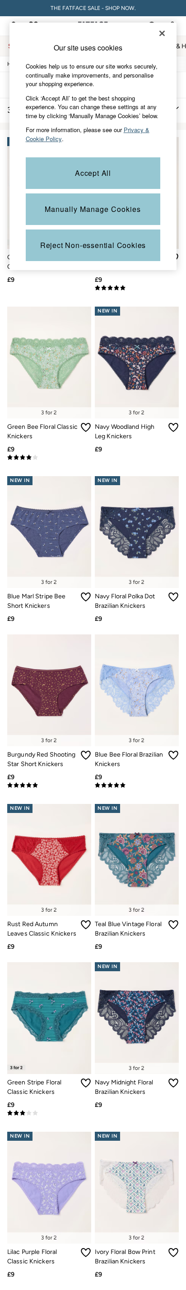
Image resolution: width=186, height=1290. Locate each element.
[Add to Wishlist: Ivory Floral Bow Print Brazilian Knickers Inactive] (173, 1252)
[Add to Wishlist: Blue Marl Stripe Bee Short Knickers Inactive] (85, 597)
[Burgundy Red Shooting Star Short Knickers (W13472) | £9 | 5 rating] (49, 785)
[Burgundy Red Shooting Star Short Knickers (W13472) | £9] (49, 690)
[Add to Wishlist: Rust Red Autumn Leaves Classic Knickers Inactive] (85, 924)
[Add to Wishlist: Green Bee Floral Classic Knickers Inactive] (85, 427)
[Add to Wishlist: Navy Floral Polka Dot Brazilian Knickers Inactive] (173, 597)
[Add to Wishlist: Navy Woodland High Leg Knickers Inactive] (173, 427)
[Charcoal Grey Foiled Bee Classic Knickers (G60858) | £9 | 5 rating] (137, 288)
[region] (93, 146)
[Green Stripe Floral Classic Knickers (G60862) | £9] (49, 1018)
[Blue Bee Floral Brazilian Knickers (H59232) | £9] (137, 690)
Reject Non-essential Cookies (93, 245)
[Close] (162, 33)
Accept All (93, 173)
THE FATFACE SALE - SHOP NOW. (93, 8)
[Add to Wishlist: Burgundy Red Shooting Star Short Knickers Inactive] (85, 755)
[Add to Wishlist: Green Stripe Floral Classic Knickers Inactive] (85, 1083)
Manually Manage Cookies (93, 209)
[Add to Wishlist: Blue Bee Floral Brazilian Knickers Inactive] (173, 755)
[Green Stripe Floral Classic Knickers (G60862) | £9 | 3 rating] (49, 1113)
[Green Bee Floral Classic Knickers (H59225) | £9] (49, 362)
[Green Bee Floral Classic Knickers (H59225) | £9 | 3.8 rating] (49, 457)
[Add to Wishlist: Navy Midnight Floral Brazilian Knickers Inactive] (173, 1083)
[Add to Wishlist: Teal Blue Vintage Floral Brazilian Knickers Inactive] (173, 924)
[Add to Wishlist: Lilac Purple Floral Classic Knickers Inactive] (85, 1252)
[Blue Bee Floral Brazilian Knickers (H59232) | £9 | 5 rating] (137, 785)
